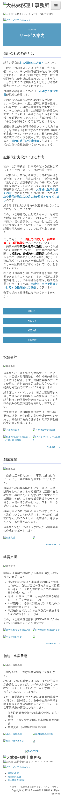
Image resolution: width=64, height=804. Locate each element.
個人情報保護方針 (16, 780)
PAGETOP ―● (53, 447)
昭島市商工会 (14, 776)
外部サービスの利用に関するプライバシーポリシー (35, 787)
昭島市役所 (13, 773)
